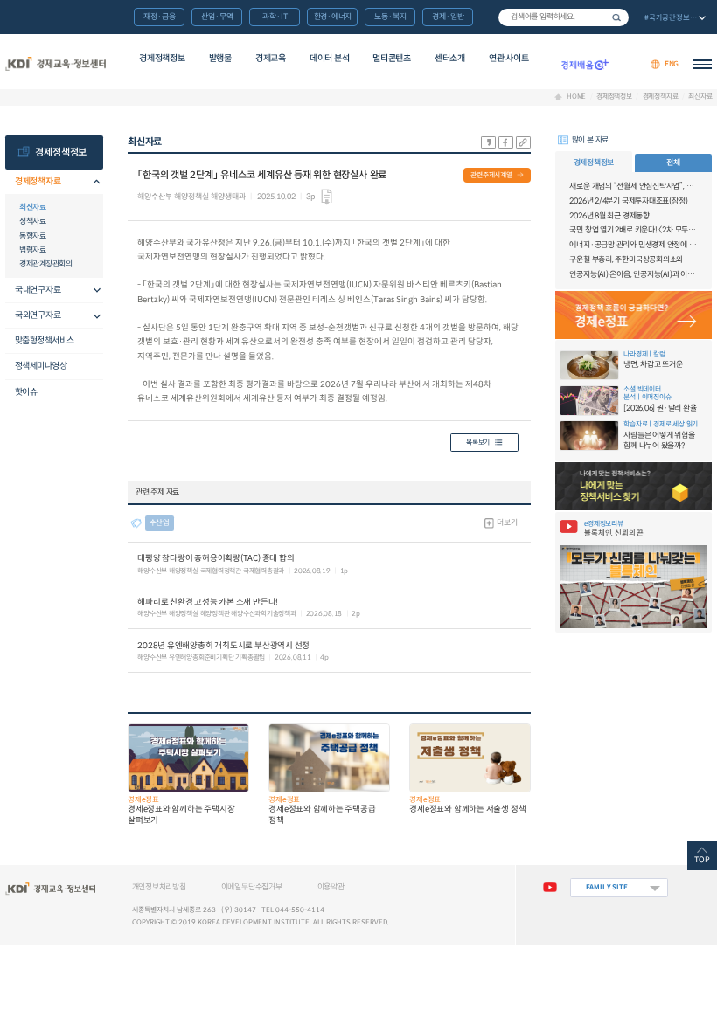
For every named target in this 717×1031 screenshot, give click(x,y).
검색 (616, 17)
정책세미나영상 (41, 365)
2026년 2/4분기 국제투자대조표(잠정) (628, 201)
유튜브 (550, 887)
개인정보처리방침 (159, 887)
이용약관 (331, 887)
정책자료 (32, 221)
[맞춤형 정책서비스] (634, 486)
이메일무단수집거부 (251, 887)
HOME (576, 96)
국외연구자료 (37, 315)
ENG (672, 63)
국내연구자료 (37, 289)
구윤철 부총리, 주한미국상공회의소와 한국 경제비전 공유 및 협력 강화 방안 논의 (633, 259)
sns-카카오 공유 (488, 142)
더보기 (507, 522)
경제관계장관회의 (45, 264)
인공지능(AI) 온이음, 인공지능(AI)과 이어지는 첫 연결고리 (633, 274)
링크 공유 (523, 142)
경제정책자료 (661, 96)
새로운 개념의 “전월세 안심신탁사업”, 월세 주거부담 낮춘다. (633, 186)
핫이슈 (26, 392)
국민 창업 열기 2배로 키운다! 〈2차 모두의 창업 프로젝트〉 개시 (633, 230)
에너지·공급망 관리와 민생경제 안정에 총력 (633, 244)
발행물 (220, 58)
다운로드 (326, 197)
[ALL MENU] (702, 64)
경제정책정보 (161, 58)
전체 (673, 162)
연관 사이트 (508, 58)
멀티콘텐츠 (391, 58)
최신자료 (700, 96)
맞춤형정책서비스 (44, 340)
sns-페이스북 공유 (505, 142)
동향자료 (32, 236)
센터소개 (450, 58)
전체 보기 (674, 18)
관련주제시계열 (491, 174)
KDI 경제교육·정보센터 (56, 64)
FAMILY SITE (607, 886)
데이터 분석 (329, 58)
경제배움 (585, 64)
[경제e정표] (634, 315)
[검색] (563, 17)
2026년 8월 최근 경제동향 (609, 216)
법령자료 (32, 250)
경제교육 (270, 58)
